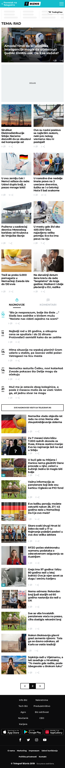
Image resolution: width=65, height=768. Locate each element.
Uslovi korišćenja (50, 751)
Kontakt (42, 757)
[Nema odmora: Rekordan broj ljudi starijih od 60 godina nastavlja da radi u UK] (13, 599)
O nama (11, 751)
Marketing (22, 751)
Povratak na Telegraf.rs (10, 3)
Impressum (34, 751)
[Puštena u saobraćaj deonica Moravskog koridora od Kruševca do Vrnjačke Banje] (16, 212)
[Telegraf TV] (45, 740)
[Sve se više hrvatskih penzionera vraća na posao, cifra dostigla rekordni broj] (13, 621)
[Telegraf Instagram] (37, 740)
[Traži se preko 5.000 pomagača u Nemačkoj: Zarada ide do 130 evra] (16, 260)
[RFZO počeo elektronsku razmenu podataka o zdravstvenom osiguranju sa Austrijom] (13, 555)
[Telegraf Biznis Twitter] (28, 740)
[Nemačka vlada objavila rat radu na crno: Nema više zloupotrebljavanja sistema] (13, 424)
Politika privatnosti (28, 757)
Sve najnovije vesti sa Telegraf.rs (32, 407)
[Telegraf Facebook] (20, 740)
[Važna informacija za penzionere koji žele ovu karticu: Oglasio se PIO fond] (13, 489)
